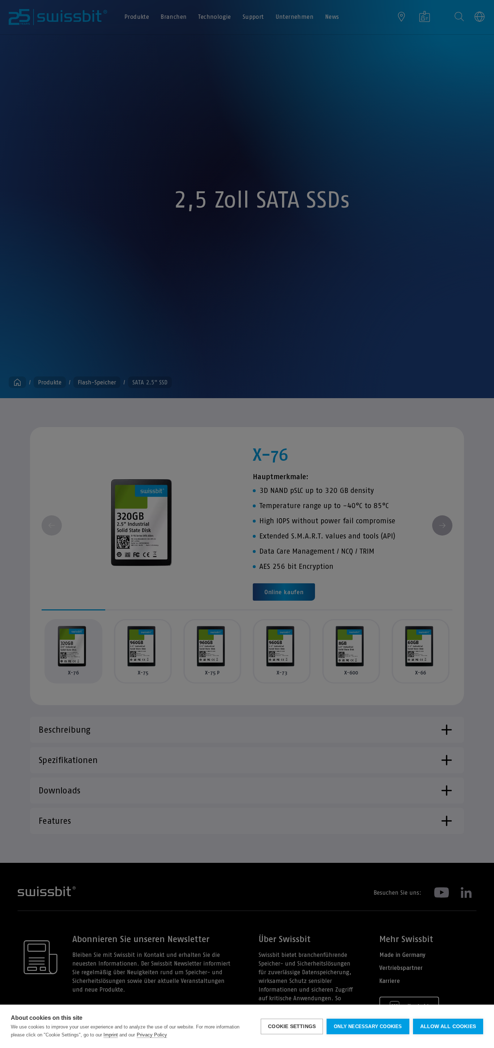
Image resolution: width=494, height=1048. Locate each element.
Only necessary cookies (368, 1026)
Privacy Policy (152, 1035)
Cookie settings (292, 1026)
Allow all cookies (448, 1026)
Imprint (110, 1035)
